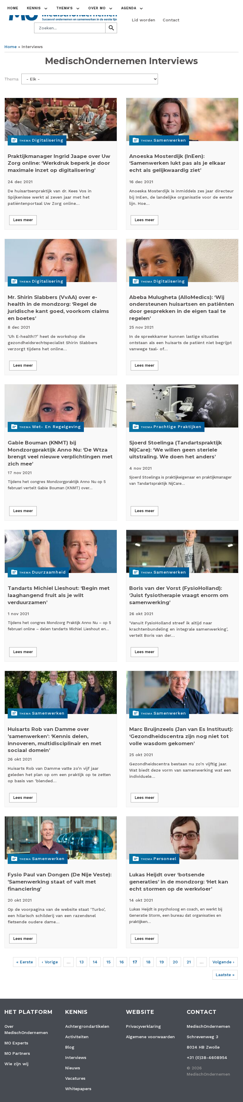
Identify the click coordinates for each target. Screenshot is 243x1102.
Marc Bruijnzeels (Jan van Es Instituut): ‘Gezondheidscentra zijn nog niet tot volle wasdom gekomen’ (181, 736)
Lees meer (23, 220)
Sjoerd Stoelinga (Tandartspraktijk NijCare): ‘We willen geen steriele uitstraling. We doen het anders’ (175, 450)
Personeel (165, 858)
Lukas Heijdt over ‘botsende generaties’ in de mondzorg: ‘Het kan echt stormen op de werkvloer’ (178, 882)
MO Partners (17, 1053)
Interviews (75, 1057)
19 (161, 962)
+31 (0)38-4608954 (207, 1057)
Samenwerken (170, 140)
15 (108, 962)
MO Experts (16, 1043)
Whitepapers (78, 1088)
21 (189, 962)
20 (175, 962)
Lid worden (143, 20)
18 (148, 962)
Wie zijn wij (16, 1063)
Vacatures (75, 1078)
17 (135, 962)
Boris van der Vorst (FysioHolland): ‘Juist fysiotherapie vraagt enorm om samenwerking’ (178, 595)
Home (12, 8)
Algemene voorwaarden (150, 1036)
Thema (11, 79)
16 (121, 962)
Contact (171, 20)
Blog (69, 1047)
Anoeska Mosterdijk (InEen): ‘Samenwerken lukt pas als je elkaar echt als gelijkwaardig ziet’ (177, 163)
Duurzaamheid (49, 572)
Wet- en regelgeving (56, 426)
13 (81, 962)
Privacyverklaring (143, 1026)
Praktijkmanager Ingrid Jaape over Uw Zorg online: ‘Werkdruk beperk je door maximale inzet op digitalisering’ (59, 163)
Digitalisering (47, 140)
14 (95, 962)
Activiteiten (77, 1036)
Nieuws (72, 1067)
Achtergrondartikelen (87, 1026)
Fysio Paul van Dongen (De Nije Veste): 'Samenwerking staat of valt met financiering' (59, 882)
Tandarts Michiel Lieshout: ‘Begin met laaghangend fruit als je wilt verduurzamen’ (59, 595)
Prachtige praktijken (178, 426)
